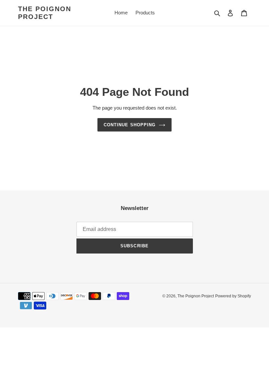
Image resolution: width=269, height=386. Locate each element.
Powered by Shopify (233, 296)
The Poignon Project (44, 12)
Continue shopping (129, 124)
